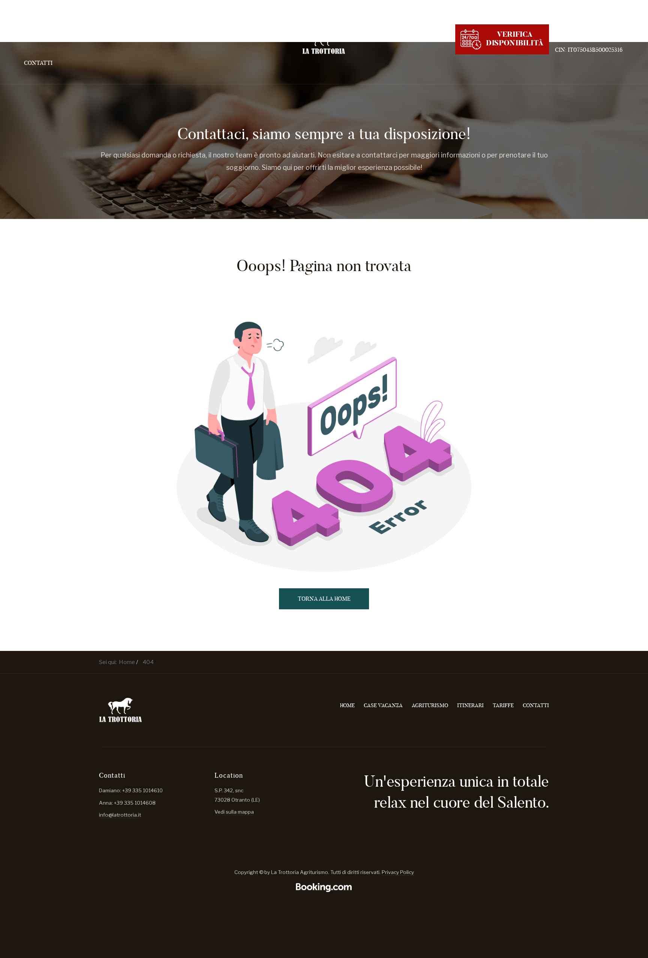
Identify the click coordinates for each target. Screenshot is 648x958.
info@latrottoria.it (120, 815)
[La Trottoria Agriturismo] (324, 41)
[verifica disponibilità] (502, 38)
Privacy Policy (398, 872)
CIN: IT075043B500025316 (588, 49)
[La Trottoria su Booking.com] (324, 887)
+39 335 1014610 (576, 28)
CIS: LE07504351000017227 (589, 39)
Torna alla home (324, 598)
